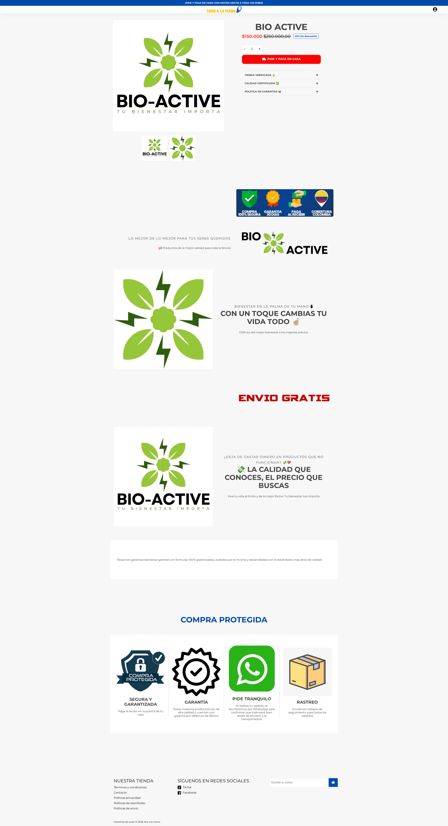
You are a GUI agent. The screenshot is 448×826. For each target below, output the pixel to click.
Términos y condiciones (130, 787)
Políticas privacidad (127, 798)
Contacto (120, 792)
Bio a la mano (152, 822)
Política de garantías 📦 (263, 91)
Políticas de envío (126, 808)
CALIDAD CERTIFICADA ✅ (262, 83)
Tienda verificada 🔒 (260, 75)
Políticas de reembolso (129, 803)
